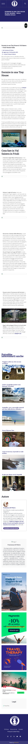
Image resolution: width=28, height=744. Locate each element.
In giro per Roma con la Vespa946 (12, 474)
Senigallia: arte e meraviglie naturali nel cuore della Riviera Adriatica (13, 408)
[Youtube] (17, 736)
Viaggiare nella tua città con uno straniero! (11, 362)
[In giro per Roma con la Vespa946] (13, 491)
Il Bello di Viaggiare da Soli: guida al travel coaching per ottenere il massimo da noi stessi (13, 523)
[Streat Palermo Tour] (13, 446)
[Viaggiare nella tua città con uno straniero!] (13, 373)
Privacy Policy (6, 705)
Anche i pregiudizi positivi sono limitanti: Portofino (11, 385)
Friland (24, 87)
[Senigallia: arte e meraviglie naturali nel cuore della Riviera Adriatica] (13, 419)
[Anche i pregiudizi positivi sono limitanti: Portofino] (13, 395)
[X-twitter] (14, 736)
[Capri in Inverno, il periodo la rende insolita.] (13, 462)
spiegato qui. (18, 333)
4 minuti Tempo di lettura (9, 54)
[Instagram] (8, 736)
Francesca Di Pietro (8, 50)
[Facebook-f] (11, 736)
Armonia (16, 742)
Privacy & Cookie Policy (13, 731)
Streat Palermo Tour (8, 430)
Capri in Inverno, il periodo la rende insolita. (12, 452)
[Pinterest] (20, 736)
